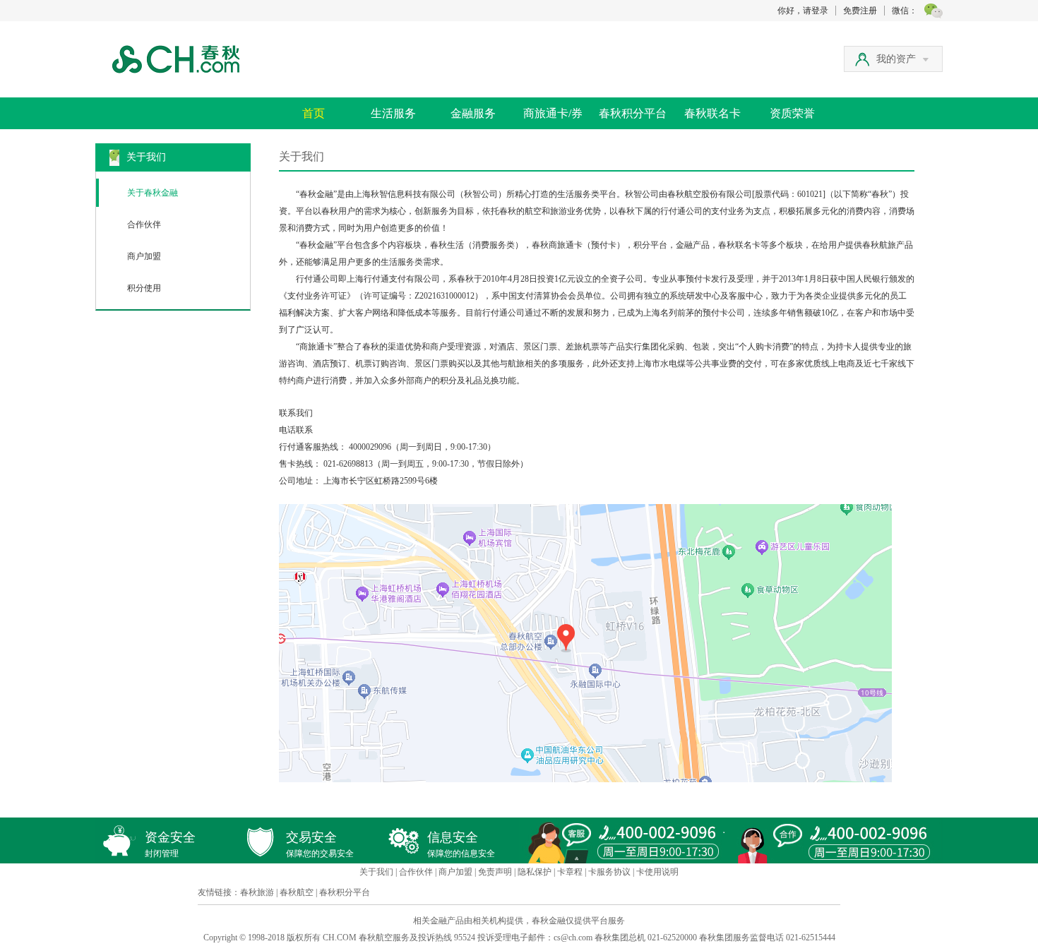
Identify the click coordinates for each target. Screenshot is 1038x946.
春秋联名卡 (712, 113)
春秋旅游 (257, 892)
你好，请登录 (802, 11)
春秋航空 (297, 892)
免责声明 (495, 872)
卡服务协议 (609, 872)
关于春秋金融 (152, 193)
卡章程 (570, 872)
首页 (313, 113)
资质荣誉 (792, 113)
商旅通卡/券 (553, 113)
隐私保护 (534, 872)
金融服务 (473, 113)
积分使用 (144, 288)
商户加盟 (144, 256)
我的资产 (896, 59)
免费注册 (860, 11)
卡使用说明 (657, 872)
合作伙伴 (144, 224)
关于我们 (376, 872)
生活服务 (393, 113)
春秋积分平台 (633, 113)
